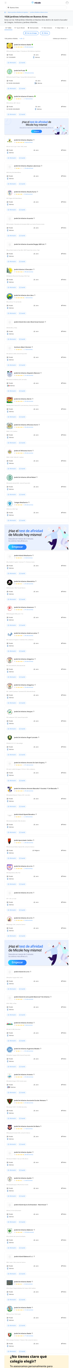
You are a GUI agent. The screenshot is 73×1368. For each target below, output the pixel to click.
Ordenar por (56, 38)
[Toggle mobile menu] (5, 3)
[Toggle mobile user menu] (67, 2)
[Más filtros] (67, 28)
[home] (5, 12)
